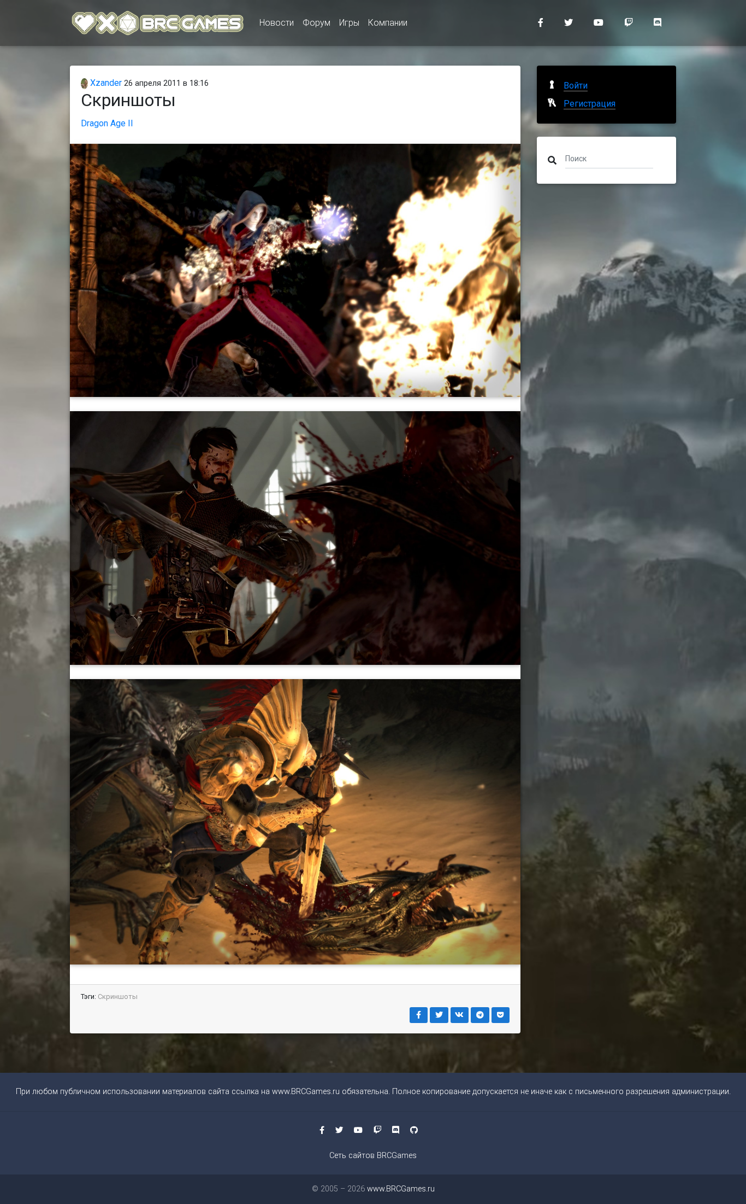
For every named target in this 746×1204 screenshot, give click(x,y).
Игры (349, 22)
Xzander (105, 83)
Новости (276, 22)
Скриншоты (118, 996)
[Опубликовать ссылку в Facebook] (419, 1015)
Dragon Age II (107, 123)
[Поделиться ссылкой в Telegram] (480, 1015)
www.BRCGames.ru (306, 1091)
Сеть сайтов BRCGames (373, 1155)
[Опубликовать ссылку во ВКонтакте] (460, 1015)
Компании (387, 22)
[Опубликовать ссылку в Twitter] (439, 1015)
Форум (316, 22)
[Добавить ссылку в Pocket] (501, 1015)
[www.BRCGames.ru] (158, 23)
